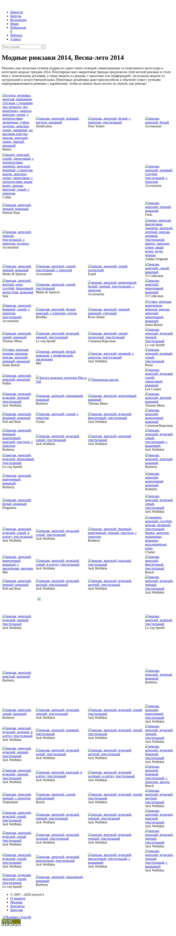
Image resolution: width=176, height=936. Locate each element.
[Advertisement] (68, 206)
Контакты (17, 906)
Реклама (16, 902)
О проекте (17, 898)
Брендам (16, 910)
